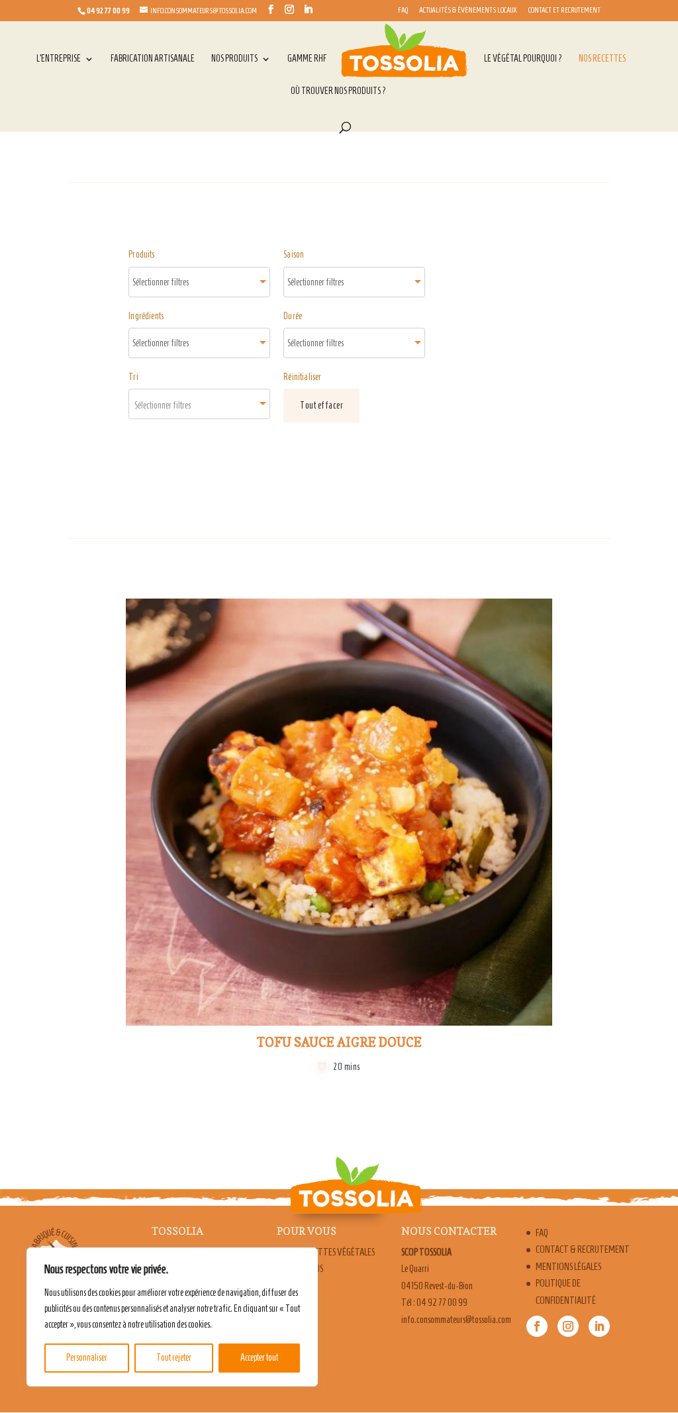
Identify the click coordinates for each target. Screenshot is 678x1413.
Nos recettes (602, 59)
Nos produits (234, 59)
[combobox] (199, 282)
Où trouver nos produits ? (338, 91)
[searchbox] (174, 282)
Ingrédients (146, 316)
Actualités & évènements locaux (468, 10)
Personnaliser (86, 1358)
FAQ (403, 10)
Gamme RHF (306, 59)
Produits (141, 255)
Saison (293, 255)
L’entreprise (58, 59)
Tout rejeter (173, 1358)
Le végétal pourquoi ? (523, 59)
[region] (172, 1317)
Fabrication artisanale (153, 59)
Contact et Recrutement (564, 10)
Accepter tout (259, 1358)
